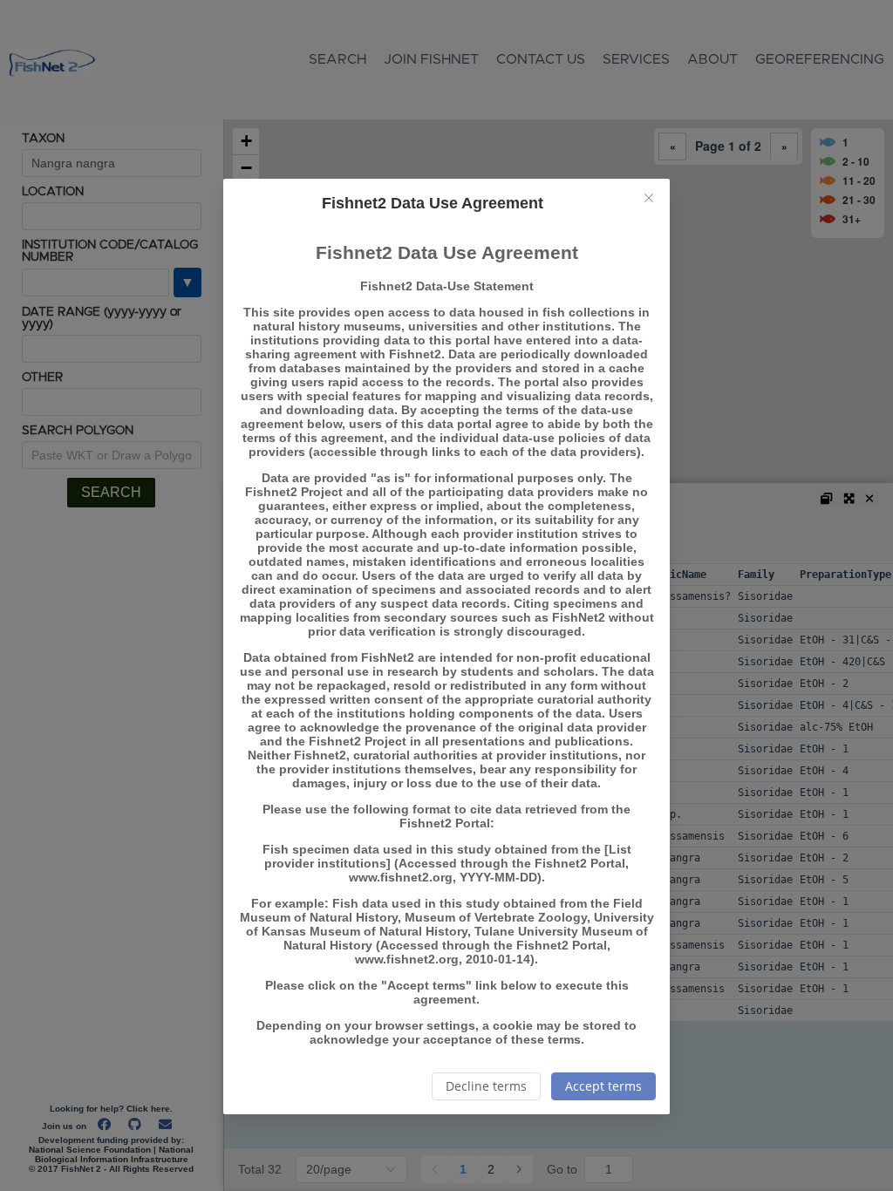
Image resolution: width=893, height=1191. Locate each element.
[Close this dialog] (649, 200)
